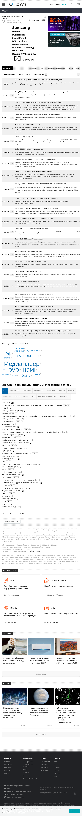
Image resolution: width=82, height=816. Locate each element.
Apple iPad (20, 348)
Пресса (25, 396)
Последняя (21, 513)
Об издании (45, 762)
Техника (26, 772)
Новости (7, 762)
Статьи (17, 396)
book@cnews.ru (73, 68)
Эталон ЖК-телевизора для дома (27, 282)
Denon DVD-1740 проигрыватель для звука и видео (33, 171)
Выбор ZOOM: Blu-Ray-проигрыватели (29, 149)
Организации (14, 391)
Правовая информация (15, 797)
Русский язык (33, 350)
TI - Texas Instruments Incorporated (14, 488)
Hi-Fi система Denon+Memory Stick (27, 124)
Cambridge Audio (8, 459)
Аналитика (8, 765)
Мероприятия (64, 396)
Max (55, 762)
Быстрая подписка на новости (18, 786)
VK (4, 369)
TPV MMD (5, 485)
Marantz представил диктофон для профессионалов (34, 306)
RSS (8, 789)
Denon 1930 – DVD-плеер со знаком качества (31, 229)
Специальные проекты (28, 766)
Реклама (44, 765)
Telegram (57, 773)
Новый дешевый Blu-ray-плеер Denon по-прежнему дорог (36, 159)
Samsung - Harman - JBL (10, 419)
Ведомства (27, 391)
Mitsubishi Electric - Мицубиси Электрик (16, 453)
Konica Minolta (7, 477)
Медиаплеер (21, 364)
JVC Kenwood (6, 424)
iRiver (4, 504)
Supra (4, 501)
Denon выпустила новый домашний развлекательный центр (37, 114)
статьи (51, 533)
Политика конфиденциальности (19, 791)
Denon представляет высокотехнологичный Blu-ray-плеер (36, 198)
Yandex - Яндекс (7, 467)
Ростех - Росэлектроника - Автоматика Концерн (19, 464)
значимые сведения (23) (11, 74)
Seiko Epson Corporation (10, 456)
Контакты (44, 770)
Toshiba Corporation (9, 472)
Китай (14, 375)
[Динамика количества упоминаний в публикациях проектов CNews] (78, 74)
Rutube (56, 770)
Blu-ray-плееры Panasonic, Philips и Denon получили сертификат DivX (40, 184)
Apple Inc (19, 350)
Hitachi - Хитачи (7, 437)
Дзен (55, 776)
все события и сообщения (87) (33, 74)
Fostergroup (6, 445)
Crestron (5, 493)
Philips (4, 408)
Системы (62, 391)
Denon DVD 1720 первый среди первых (29, 239)
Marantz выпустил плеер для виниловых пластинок (34, 294)
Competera (6, 496)
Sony (26, 375)
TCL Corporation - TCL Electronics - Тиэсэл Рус (18, 480)
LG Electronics (7, 427)
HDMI (29, 369)
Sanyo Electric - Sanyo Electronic (13, 443)
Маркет (25, 769)
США (37, 373)
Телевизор (27, 355)
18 (68, 405)
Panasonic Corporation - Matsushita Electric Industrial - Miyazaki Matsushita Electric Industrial (35, 416)
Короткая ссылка (13, 522)
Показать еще (41, 674)
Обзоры (7, 770)
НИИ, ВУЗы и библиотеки (47, 396)
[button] (72, 4)
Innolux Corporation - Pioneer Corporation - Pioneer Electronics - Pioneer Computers (32, 405)
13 (13, 408)
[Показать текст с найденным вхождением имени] (46, 74)
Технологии (51, 391)
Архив (6, 773)
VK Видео (57, 767)
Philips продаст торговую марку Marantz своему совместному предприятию (43, 331)
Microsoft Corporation (9, 435)
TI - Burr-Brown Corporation (12, 448)
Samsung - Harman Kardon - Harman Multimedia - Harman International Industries (32, 432)
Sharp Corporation (8, 421)
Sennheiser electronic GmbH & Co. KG (15, 440)
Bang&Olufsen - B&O (9, 491)
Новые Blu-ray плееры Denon (25, 137)
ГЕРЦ (3, 461)
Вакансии (44, 767)
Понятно (74, 811)
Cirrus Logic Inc (7, 499)
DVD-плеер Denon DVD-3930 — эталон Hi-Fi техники (34, 219)
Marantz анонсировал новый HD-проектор (30, 261)
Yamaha (6, 357)
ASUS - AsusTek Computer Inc (12, 429)
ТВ (23, 775)
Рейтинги (7, 767)
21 (12, 403)
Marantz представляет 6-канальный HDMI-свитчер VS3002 (36, 208)
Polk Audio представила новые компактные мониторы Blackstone (39, 102)
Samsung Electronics (9, 411)
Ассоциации (38, 391)
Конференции (28, 762)
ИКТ (4, 391)
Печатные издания (30, 778)
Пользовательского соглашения (14, 813)
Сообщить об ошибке (15, 794)
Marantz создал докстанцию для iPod (28, 251)
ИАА (33, 396)
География (7, 396)
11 (24, 411)
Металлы (6, 374)
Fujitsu (4, 451)
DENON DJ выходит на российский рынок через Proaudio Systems (39, 80)
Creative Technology (9, 507)
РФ (8, 354)
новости (24, 533)
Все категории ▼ (38, 20)
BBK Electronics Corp (9, 475)
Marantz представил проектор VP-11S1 (29, 271)
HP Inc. (4, 469)
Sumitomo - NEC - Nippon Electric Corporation (18, 483)
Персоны (71, 391)
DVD (13, 370)
